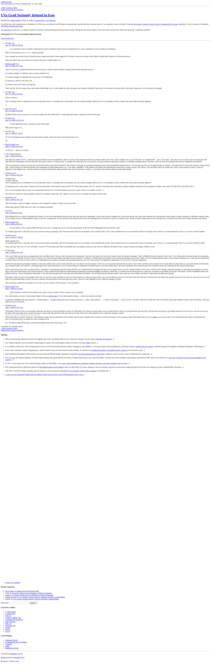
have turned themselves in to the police (91, 354)
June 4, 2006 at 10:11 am (14, 199)
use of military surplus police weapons (83, 371)
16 (50, 20)
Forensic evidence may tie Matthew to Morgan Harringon (32, 593)
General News (40, 20)
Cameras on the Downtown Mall (27, 591)
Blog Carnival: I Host (9, 8)
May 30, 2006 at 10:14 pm (14, 120)
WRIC (88, 343)
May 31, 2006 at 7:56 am (14, 133)
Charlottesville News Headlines (16, 642)
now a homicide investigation (101, 339)
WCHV (8, 627)
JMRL (7, 646)
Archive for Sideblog (12, 583)
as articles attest (52, 296)
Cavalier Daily (10, 614)
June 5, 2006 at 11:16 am (14, 288)
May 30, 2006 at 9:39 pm (14, 111)
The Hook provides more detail (12, 26)
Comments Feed (18, 657)
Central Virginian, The (13, 618)
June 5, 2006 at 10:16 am (14, 252)
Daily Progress (10, 622)
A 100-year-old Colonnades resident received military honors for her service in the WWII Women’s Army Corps (44, 375)
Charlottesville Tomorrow (14, 620)
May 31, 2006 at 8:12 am (14, 146)
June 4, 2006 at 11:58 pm (14, 237)
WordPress (13, 654)
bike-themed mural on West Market (51, 367)
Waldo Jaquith (15, 20)
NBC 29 (8, 624)
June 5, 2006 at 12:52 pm (14, 307)
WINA (7, 629)
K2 (22, 654)
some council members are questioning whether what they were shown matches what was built (94, 363)
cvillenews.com (6, 2)
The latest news (6, 30)
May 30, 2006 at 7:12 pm (14, 66)
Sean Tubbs (9, 591)
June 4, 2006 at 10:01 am (14, 175)
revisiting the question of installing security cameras (108, 350)
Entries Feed (5, 657)
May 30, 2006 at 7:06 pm (14, 45)
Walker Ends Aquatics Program (12, 10)
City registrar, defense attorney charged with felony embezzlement (42, 597)
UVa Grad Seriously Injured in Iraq (28, 15)
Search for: (4, 603)
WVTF (7, 631)
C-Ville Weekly (10, 612)
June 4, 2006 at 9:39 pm (13, 224)
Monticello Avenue (11, 648)
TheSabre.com (10, 626)
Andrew (8, 595)
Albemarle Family (11, 640)
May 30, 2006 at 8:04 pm (14, 94)
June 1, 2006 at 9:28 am (13, 156)
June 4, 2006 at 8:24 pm (13, 213)
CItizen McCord (11, 597)
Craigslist (8, 644)
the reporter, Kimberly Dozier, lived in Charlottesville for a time (156, 24)
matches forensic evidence (145, 346)
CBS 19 (8, 616)
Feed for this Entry (7, 38)
